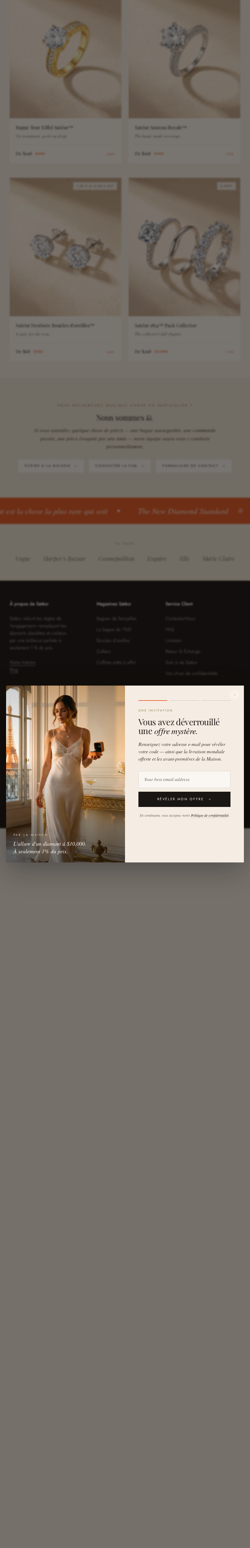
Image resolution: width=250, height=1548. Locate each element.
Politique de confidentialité (210, 815)
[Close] (235, 695)
